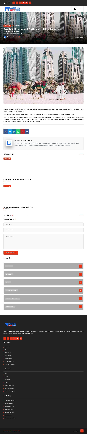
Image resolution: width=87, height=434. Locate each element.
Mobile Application (9, 385)
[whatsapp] (17, 3)
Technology (8, 352)
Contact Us (76, 431)
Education (7, 349)
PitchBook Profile (9, 406)
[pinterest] (30, 3)
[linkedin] (23, 3)
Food (6, 376)
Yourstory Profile (9, 409)
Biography (7, 379)
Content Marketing (9, 388)
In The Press (8, 355)
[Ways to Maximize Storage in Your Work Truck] (43, 195)
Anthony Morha (27, 140)
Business (7, 347)
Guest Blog (7, 25)
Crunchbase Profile (10, 400)
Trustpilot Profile (9, 403)
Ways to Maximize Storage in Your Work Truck (18, 207)
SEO (6, 373)
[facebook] (13, 3)
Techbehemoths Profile (10, 418)
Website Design (9, 358)
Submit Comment (10, 252)
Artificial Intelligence (10, 391)
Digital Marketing (9, 361)
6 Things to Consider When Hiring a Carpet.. (17, 179)
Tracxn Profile (8, 415)
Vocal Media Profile (9, 412)
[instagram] (20, 3)
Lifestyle (7, 382)
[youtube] (26, 3)
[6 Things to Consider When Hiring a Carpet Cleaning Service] (43, 168)
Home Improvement (10, 364)
